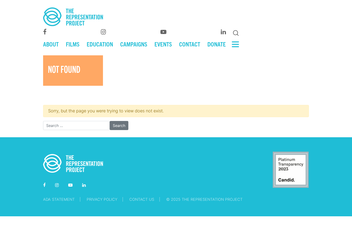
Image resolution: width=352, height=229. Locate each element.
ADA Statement (59, 199)
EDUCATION (100, 44)
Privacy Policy (102, 199)
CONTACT (189, 44)
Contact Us (141, 199)
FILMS (72, 44)
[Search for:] (76, 125)
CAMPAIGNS (133, 44)
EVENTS (163, 44)
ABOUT (51, 44)
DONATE (216, 44)
